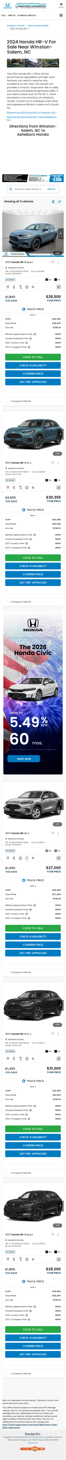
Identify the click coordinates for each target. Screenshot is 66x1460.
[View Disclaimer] (33, 287)
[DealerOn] (33, 1433)
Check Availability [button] (33, 365)
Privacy (42, 1437)
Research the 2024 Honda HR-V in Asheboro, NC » (31, 112)
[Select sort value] (58, 201)
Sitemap (34, 1437)
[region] (33, 334)
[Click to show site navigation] (61, 15)
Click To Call (33, 357)
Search (51, 189)
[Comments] (59, 287)
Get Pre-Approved (33, 382)
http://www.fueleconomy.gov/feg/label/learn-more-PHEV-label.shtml (30, 1426)
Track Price (35, 309)
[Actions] (58, 262)
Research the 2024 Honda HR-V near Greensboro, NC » (32, 118)
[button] (3, 15)
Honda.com (33, 1443)
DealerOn (25, 1437)
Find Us (11, 15)
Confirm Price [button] (33, 374)
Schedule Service (26, 15)
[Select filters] (53, 201)
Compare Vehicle (21, 401)
